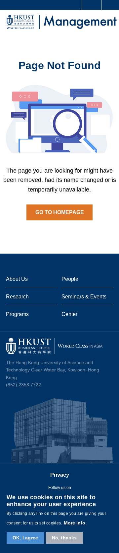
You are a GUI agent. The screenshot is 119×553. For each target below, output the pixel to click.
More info (74, 522)
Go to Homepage (59, 212)
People (69, 279)
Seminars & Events (83, 296)
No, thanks (64, 537)
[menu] (108, 23)
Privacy (59, 475)
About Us (17, 279)
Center (69, 314)
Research (17, 296)
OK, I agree (25, 537)
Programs (17, 314)
